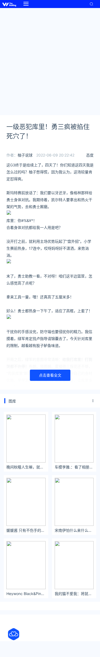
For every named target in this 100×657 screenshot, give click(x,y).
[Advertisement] (50, 61)
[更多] (93, 401)
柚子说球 (25, 155)
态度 (90, 155)
